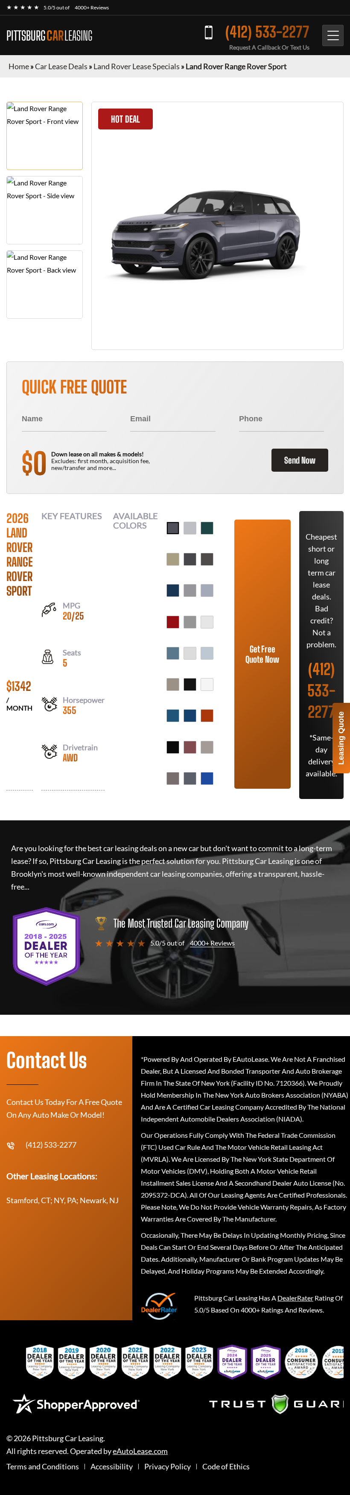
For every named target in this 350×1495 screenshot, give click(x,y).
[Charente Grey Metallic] (207, 559)
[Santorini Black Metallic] (173, 747)
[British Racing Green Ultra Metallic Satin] (207, 528)
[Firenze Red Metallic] (173, 622)
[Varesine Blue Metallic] (190, 778)
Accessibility (111, 1466)
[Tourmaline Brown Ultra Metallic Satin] (173, 778)
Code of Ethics (226, 1466)
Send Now (299, 460)
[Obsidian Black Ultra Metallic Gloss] (190, 684)
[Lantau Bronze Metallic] (173, 684)
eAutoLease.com (140, 1451)
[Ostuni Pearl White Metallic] (207, 684)
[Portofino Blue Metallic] (190, 716)
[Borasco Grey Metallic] (190, 528)
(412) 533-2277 (267, 32)
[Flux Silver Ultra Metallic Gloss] (190, 622)
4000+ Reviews (92, 7)
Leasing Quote (341, 738)
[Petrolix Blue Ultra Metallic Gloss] (173, 716)
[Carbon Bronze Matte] (173, 559)
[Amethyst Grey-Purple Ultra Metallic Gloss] (173, 528)
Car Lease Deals (61, 66)
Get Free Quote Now (262, 654)
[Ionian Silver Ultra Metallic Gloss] (207, 653)
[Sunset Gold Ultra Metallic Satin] (207, 747)
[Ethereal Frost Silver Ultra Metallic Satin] (207, 590)
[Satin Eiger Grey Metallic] (190, 590)
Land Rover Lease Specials (136, 66)
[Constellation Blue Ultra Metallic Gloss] (173, 590)
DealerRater (295, 1298)
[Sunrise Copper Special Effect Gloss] (190, 747)
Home (19, 66)
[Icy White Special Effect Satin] (190, 653)
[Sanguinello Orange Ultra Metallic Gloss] (207, 716)
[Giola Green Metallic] (173, 653)
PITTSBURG (49, 35)
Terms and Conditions (42, 1466)
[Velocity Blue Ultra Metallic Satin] (207, 778)
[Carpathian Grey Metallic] (190, 559)
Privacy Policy (167, 1466)
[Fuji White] (207, 622)
